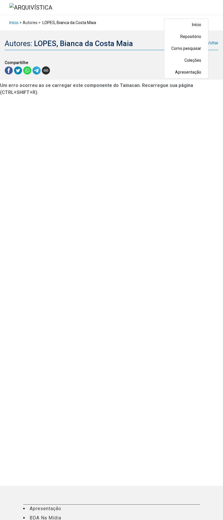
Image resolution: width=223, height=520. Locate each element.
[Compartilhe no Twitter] (18, 70)
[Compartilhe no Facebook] (9, 70)
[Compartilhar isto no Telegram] (37, 70)
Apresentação (188, 72)
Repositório (190, 36)
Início (196, 24)
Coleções (192, 60)
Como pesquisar (186, 48)
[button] (212, 7)
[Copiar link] (46, 70)
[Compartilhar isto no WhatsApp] (28, 70)
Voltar (212, 43)
